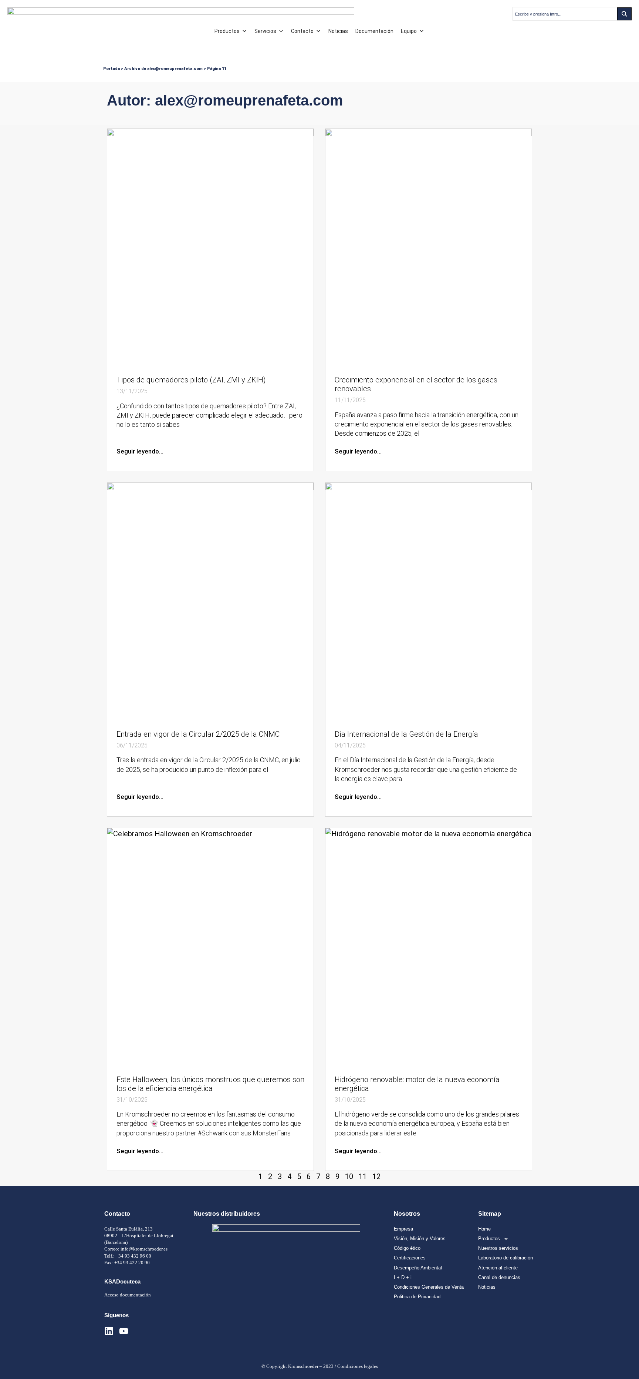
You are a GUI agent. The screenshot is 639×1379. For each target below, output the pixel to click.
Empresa (403, 1229)
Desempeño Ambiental (418, 1268)
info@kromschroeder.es (144, 1249)
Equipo (409, 31)
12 (376, 1176)
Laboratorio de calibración (505, 1258)
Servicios (265, 31)
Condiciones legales (357, 1366)
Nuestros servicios (498, 1248)
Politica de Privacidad (417, 1296)
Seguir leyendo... (139, 451)
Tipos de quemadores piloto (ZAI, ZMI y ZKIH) (191, 379)
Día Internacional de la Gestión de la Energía (406, 734)
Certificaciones (410, 1258)
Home (484, 1229)
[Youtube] (123, 1331)
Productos (227, 31)
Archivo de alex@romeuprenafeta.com (163, 68)
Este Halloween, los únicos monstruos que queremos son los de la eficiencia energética (210, 1084)
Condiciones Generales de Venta (429, 1287)
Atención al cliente (498, 1268)
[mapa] (286, 1261)
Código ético (407, 1248)
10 (349, 1176)
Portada (111, 68)
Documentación (374, 31)
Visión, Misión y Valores (420, 1238)
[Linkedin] (109, 1331)
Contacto (302, 31)
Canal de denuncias (499, 1277)
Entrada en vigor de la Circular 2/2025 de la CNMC (198, 734)
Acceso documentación (127, 1295)
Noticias (338, 31)
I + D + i (403, 1277)
